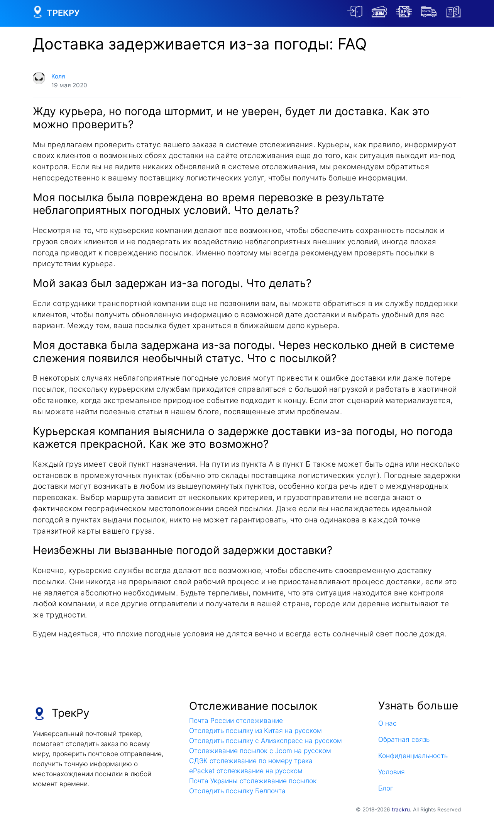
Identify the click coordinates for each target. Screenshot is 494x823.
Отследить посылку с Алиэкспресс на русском (265, 740)
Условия (391, 772)
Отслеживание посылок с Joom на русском (260, 750)
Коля (58, 76)
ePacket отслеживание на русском (246, 771)
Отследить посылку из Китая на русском (255, 730)
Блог (385, 788)
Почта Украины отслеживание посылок (252, 781)
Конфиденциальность (413, 756)
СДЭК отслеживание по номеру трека (251, 761)
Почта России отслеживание (236, 720)
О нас (387, 723)
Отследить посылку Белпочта (237, 791)
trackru (401, 809)
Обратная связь (404, 739)
